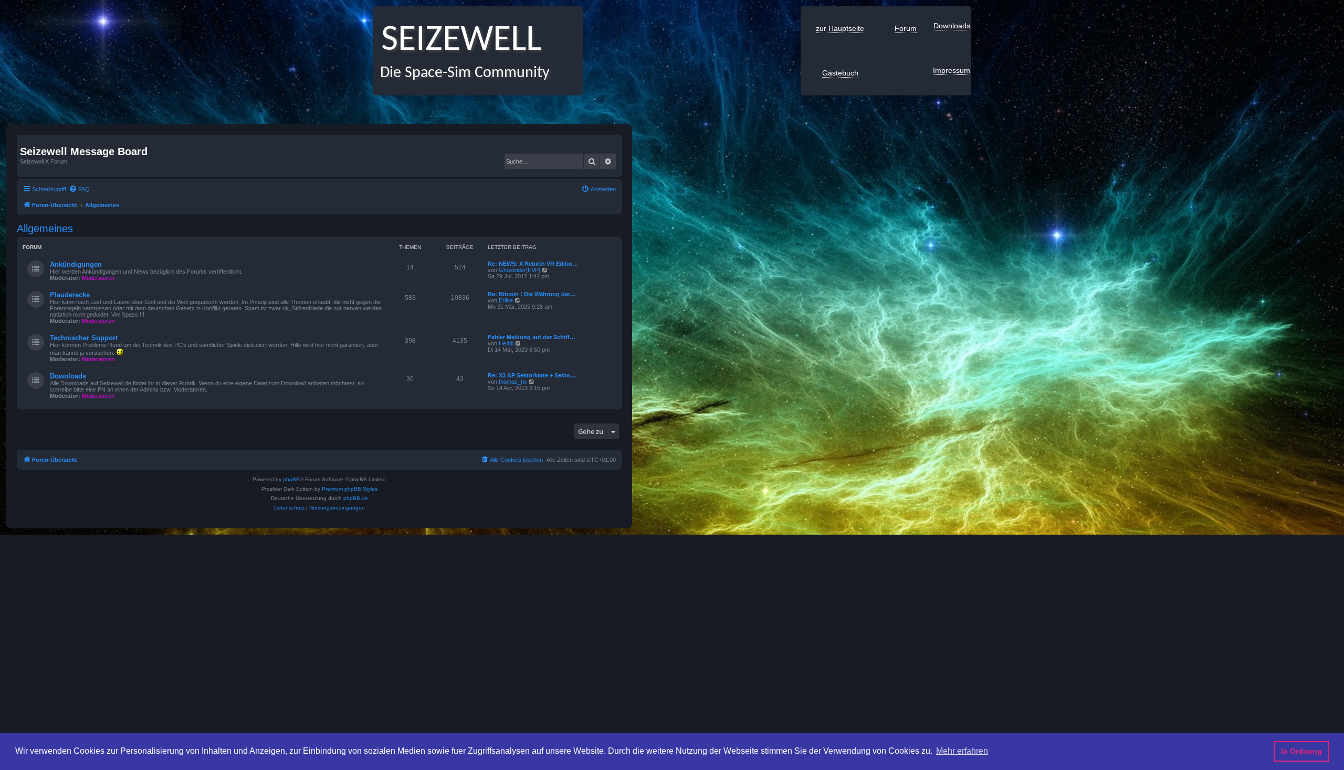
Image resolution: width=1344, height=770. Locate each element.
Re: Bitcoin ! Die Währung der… (532, 294)
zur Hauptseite (840, 28)
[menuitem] (79, 189)
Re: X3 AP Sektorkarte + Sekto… (532, 375)
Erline (506, 300)
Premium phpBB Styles (349, 489)
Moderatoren (98, 278)
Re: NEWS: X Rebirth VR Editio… (533, 264)
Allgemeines (45, 228)
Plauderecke (70, 295)
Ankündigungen (76, 264)
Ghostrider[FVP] (519, 270)
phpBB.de (355, 498)
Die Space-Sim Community (461, 73)
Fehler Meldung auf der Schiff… (531, 337)
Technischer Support (84, 338)
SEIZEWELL (457, 40)
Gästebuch (840, 73)
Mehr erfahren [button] (962, 750)
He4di (506, 343)
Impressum (951, 70)
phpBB (291, 479)
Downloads (951, 25)
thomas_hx (513, 381)
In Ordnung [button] (1301, 751)
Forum (906, 28)
